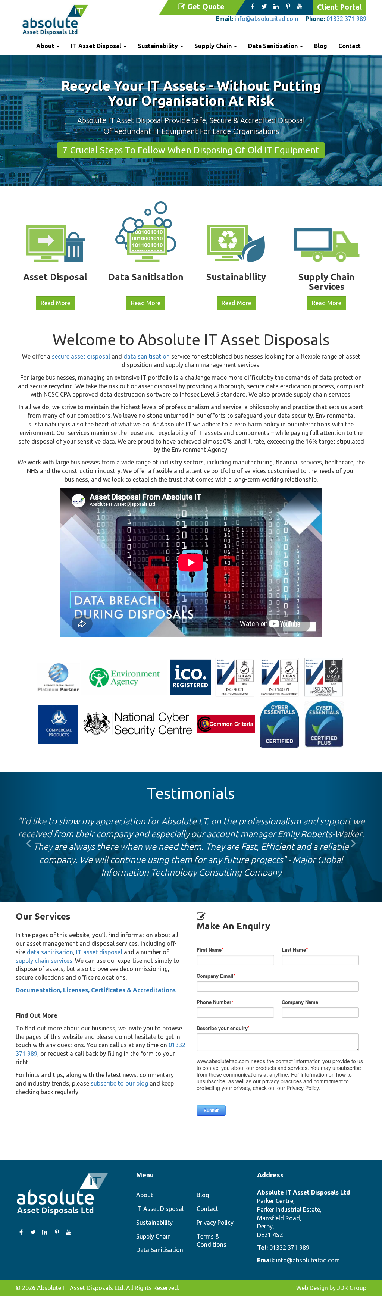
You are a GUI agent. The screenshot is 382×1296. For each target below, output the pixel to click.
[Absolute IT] (55, 20)
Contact (349, 46)
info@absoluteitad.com (266, 18)
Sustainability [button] (158, 46)
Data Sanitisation (159, 1249)
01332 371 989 (346, 18)
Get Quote (206, 6)
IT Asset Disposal (160, 1208)
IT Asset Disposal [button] (97, 46)
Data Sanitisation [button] (273, 46)
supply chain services (44, 960)
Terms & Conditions (211, 1240)
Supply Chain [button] (213, 46)
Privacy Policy (215, 1222)
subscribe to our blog (119, 1083)
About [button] (46, 46)
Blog (320, 46)
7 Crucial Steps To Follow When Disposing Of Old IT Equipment (191, 150)
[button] (28, 837)
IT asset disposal (100, 952)
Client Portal (339, 7)
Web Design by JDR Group (331, 1287)
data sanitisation (146, 356)
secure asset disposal (81, 356)
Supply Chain (153, 1236)
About (144, 1195)
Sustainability (154, 1222)
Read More (55, 303)
